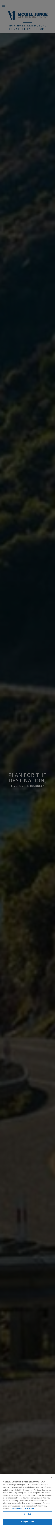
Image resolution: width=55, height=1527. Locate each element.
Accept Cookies (27, 1522)
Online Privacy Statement (23, 1508)
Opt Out (27, 1514)
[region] (27, 1500)
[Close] (52, 1477)
